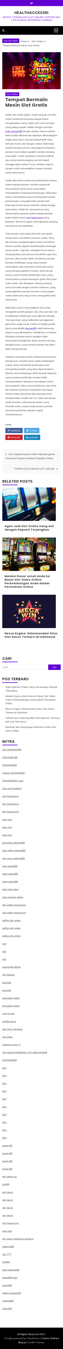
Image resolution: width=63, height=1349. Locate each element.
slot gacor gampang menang (17, 1238)
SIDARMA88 (9, 765)
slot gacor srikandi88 (13, 858)
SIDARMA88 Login (12, 780)
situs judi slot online (12, 897)
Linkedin (33, 437)
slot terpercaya (34, 217)
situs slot (7, 819)
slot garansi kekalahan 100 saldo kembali (24, 1052)
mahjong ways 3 (11, 1044)
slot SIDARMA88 (11, 749)
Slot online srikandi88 (14, 850)
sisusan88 (30, 328)
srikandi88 (8, 1300)
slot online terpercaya (14, 904)
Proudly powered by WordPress (21, 1338)
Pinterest (15, 437)
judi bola (6, 982)
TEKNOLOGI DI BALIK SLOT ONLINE (34, 468)
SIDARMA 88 (9, 757)
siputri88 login (9, 1277)
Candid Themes (35, 1342)
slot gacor (7, 1192)
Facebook (14, 430)
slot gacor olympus (12, 1029)
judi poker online (11, 998)
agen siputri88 (10, 873)
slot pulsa (7, 1036)
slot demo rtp (9, 1176)
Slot (4, 1067)
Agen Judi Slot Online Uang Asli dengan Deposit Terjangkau (29, 527)
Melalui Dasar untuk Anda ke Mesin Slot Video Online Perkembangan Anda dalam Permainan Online (27, 581)
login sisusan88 (13, 131)
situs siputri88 (9, 866)
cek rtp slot (8, 1013)
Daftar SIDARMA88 (13, 772)
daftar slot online (11, 920)
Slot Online (12, 94)
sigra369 (7, 1308)
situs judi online (10, 889)
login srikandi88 (10, 1269)
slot (4, 943)
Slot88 (6, 1261)
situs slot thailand (11, 788)
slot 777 (6, 1254)
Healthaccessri (31, 12)
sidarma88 (8, 1246)
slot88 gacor (9, 1021)
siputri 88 (7, 1145)
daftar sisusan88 (11, 1293)
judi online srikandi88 (13, 842)
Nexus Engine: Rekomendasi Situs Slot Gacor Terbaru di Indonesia (31, 635)
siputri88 (7, 1285)
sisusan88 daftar (11, 966)
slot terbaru (8, 974)
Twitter (32, 430)
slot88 (5, 1184)
